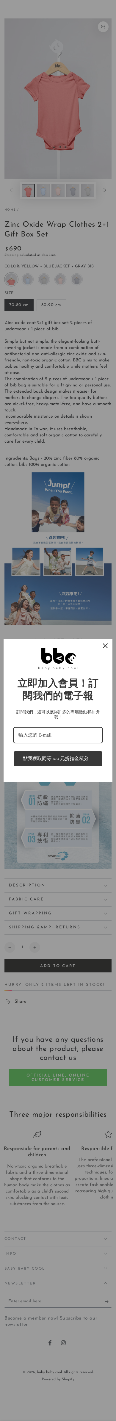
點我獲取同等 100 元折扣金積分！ (58, 758)
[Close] (105, 646)
